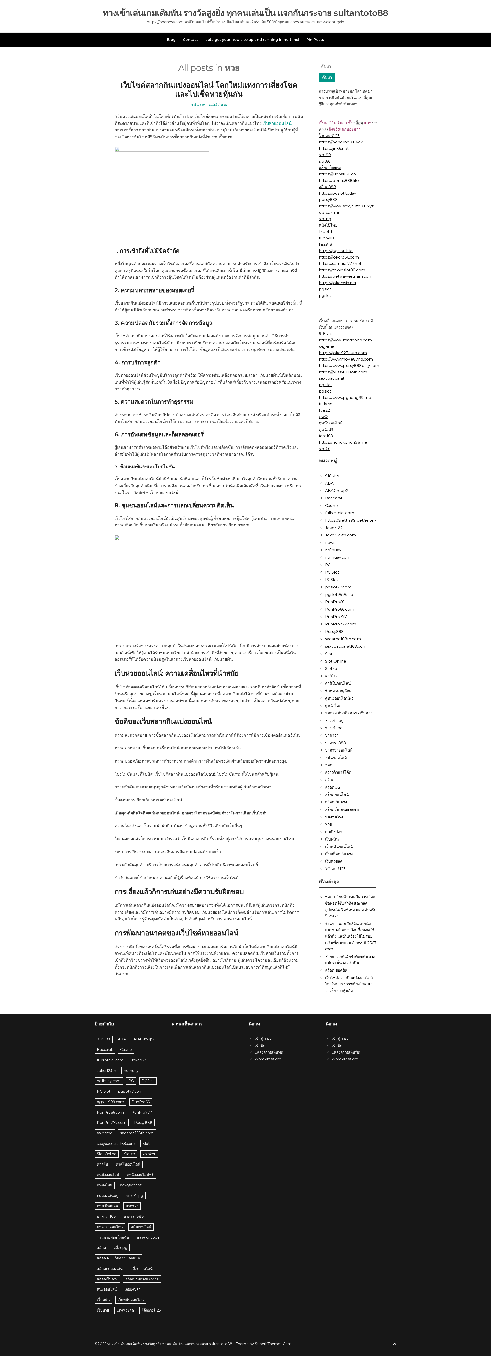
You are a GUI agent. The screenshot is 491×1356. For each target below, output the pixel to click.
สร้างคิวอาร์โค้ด (338, 772)
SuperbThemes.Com (273, 1344)
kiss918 (325, 244)
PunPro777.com (340, 624)
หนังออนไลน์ (107, 1289)
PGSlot (331, 579)
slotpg (325, 218)
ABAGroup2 (336, 490)
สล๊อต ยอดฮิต (336, 970)
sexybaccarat (331, 378)
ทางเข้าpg (334, 727)
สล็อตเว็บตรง (330, 167)
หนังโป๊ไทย (328, 225)
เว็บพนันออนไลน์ (339, 846)
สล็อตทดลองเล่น (110, 1268)
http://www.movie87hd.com (346, 359)
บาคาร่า (331, 735)
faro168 (326, 435)
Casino (331, 505)
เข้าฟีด (260, 1045)
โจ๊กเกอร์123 (329, 135)
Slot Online (335, 661)
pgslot (325, 289)
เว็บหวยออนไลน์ (277, 123)
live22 (324, 410)
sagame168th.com (343, 638)
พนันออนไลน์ (336, 757)
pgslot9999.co (339, 594)
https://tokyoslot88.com (342, 269)
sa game (105, 1133)
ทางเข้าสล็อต (107, 1206)
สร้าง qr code (148, 1237)
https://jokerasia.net (337, 282)
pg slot (325, 384)
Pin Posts (315, 39)
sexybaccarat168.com (346, 646)
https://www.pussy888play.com (349, 365)
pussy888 (328, 199)
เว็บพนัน (332, 839)
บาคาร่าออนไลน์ (338, 750)
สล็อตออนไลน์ (337, 794)
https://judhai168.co (337, 174)
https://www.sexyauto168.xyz (346, 206)
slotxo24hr (329, 212)
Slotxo (331, 668)
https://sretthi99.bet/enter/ (350, 520)
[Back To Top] (394, 1344)
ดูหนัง (323, 416)
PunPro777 (336, 616)
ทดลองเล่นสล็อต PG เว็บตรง (348, 713)
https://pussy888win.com (343, 371)
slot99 (325, 154)
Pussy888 (334, 631)
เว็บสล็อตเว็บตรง (339, 853)
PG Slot (332, 572)
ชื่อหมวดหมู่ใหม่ (338, 690)
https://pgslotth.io (336, 250)
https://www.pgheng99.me (345, 397)
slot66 (324, 161)
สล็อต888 (327, 186)
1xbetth (326, 231)
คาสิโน (331, 676)
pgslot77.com (338, 587)
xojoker (149, 1154)
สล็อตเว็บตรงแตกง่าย (342, 809)
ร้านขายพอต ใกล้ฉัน (113, 1237)
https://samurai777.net (340, 263)
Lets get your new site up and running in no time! (252, 39)
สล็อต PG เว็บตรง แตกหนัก (118, 1258)
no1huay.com (338, 557)
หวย (224, 104)
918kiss (325, 333)
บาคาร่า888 (335, 742)
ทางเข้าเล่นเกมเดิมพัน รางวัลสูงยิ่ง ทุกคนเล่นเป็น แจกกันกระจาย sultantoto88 (245, 13)
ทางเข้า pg (334, 720)
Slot (328, 653)
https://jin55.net (334, 148)
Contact (190, 39)
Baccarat (333, 498)
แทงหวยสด (125, 1310)
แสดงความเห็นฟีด (269, 1052)
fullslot (325, 403)
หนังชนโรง (334, 816)
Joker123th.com (340, 535)
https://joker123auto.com (343, 352)
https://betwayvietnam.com (346, 276)
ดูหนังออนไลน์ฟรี (339, 698)
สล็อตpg (332, 787)
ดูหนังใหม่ (333, 705)
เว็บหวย (103, 1310)
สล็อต (329, 779)
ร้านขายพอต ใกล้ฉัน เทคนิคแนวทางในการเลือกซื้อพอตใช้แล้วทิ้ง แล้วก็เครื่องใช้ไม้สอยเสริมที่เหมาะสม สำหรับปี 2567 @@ (350, 936)
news (330, 542)
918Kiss (332, 475)
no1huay (333, 549)
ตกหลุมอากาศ (131, 1185)
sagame (326, 346)
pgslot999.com (110, 1102)
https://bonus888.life (339, 180)
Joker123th (106, 1070)
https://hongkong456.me (343, 442)
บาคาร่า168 (106, 1216)
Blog (171, 39)
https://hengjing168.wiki (341, 142)
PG (328, 564)
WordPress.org (268, 1059)
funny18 (326, 238)
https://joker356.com (339, 257)
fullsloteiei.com (339, 512)
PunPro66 (334, 601)
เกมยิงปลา (333, 831)
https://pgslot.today (337, 193)
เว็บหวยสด (334, 861)
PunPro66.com (339, 609)
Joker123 (333, 527)
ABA (329, 483)
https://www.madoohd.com (345, 340)
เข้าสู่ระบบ (263, 1038)
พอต (328, 765)
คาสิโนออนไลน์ (338, 683)
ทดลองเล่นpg (108, 1195)
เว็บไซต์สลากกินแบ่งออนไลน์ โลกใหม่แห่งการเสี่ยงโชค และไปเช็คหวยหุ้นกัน (208, 89)
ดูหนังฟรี (326, 429)
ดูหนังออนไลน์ (330, 423)
